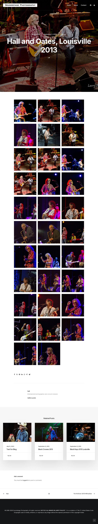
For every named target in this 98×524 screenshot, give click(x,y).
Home (69, 5)
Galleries (37, 34)
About (76, 5)
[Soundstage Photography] (20, 5)
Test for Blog (12, 449)
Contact (83, 5)
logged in (26, 480)
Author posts (32, 398)
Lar (49, 57)
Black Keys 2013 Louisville (80, 449)
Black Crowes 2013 (45, 449)
